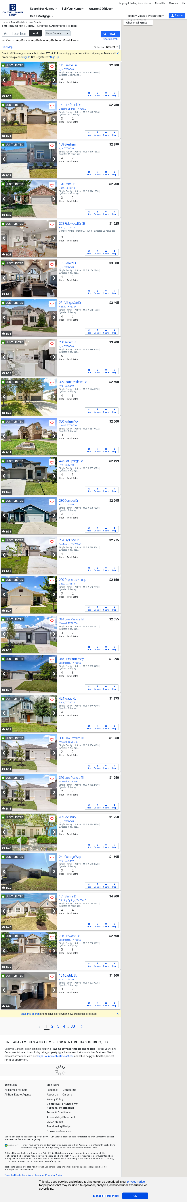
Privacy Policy (55, 1099)
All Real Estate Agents (18, 1094)
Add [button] (35, 33)
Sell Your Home (72, 8)
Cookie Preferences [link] (59, 1131)
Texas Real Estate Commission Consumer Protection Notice (33, 1175)
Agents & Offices (100, 8)
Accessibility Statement (61, 1117)
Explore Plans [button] (90, 1148)
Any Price (21, 40)
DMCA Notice (55, 1121)
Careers (173, 3)
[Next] (54, 80)
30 (72, 1026)
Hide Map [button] (7, 47)
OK (135, 1195)
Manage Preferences (106, 1196)
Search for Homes (42, 8)
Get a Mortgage (40, 16)
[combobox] (8, 40)
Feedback (52, 1090)
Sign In (26, 57)
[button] (177, 15)
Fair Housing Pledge (58, 1126)
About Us (160, 3)
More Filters (69, 40)
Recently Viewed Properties (144, 15)
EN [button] (183, 3)
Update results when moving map (137, 21)
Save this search (30, 1013)
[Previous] (4, 80)
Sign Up (54, 57)
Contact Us (69, 1089)
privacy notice (136, 1181)
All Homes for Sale (16, 1089)
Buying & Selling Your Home (135, 3)
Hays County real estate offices (55, 1056)
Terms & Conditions (59, 1112)
